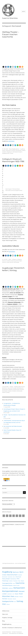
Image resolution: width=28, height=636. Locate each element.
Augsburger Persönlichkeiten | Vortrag (13, 269)
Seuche (14, 598)
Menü (23, 11)
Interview (5, 588)
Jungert (14, 388)
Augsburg (22, 149)
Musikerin (4, 151)
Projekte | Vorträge (7, 617)
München (6, 596)
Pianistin (22, 389)
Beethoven (4, 388)
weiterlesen (11, 141)
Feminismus (13, 578)
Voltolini (4, 392)
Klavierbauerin (20, 388)
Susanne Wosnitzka (10, 18)
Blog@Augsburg (15, 149)
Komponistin (18, 150)
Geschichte (8, 150)
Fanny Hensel (6, 578)
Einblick (8, 260)
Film (18, 578)
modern (23, 150)
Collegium (14, 259)
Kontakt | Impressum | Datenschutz (12, 627)
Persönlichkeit (16, 389)
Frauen (3, 150)
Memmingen (19, 260)
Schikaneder (19, 390)
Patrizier (12, 262)
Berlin (22, 572)
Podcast (21, 596)
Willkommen (5, 611)
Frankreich (15, 580)
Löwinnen (9, 593)
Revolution (10, 598)
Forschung (13, 260)
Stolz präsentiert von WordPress (16, 633)
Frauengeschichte (7, 583)
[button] (3, 67)
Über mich (5, 614)
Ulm (15, 601)
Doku (14, 576)
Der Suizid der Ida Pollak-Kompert (13, 426)
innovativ (13, 150)
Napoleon (10, 389)
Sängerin (20, 151)
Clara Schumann (12, 575)
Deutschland (10, 576)
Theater (11, 153)
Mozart (16, 594)
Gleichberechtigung (7, 585)
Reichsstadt (15, 151)
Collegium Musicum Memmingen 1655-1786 (13, 160)
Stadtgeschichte (5, 153)
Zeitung (8, 604)
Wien (4, 604)
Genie (14, 583)
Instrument (10, 388)
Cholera (4, 574)
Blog (10, 149)
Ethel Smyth (18, 576)
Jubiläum (10, 588)
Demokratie (4, 576)
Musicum (4, 262)
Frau (19, 580)
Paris (12, 596)
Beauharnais (22, 386)
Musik (8, 262)
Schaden (14, 390)
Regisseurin (9, 151)
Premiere (4, 598)
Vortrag (11, 386)
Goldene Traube (16, 585)
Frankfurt (11, 580)
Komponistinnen (10, 591)
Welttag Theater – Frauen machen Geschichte (10, 34)
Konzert (22, 591)
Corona (20, 574)
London (4, 594)
